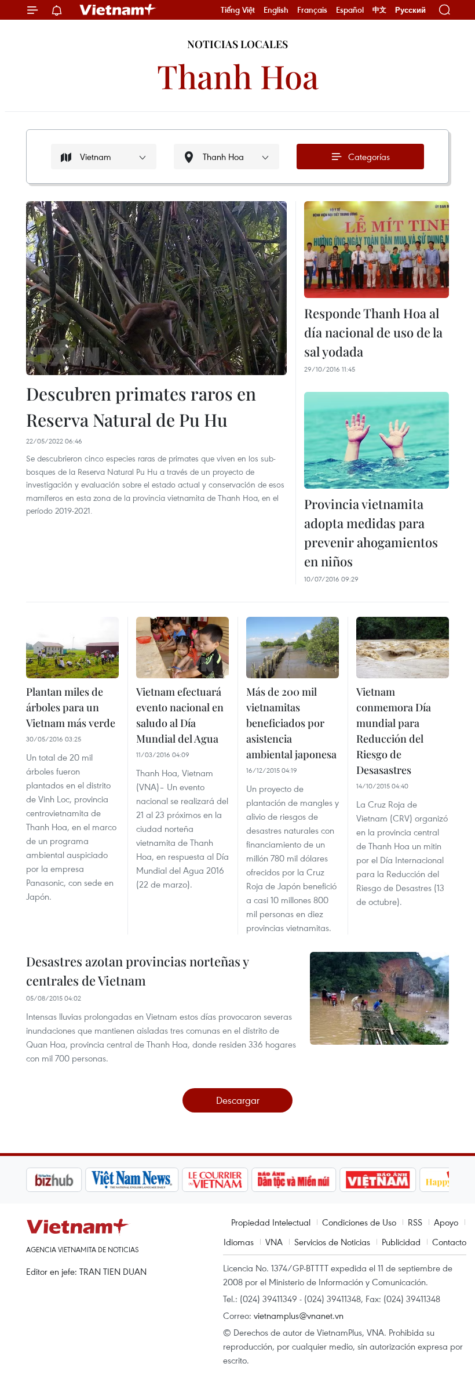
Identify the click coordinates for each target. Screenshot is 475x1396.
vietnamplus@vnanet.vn (299, 1315)
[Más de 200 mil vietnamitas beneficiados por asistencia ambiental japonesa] (292, 648)
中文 (379, 10)
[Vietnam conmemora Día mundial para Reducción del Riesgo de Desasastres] (402, 648)
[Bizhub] (54, 1180)
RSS (415, 1222)
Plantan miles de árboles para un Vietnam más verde (70, 707)
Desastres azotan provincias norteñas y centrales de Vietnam (137, 971)
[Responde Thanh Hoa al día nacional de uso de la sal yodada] (376, 249)
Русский (410, 10)
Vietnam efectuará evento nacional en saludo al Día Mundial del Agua (180, 715)
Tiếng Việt (238, 10)
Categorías (369, 156)
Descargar (238, 1100)
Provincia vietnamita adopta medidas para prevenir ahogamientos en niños (371, 532)
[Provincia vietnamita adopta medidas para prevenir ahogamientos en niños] (376, 440)
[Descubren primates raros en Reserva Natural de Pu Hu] (156, 288)
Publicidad (401, 1242)
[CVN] (215, 1180)
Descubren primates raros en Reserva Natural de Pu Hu (141, 406)
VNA (274, 1242)
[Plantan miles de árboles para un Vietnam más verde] (72, 648)
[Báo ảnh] (377, 1180)
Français (312, 10)
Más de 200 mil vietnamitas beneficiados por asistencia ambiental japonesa (291, 723)
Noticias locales (237, 44)
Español (350, 10)
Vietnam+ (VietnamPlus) (118, 10)
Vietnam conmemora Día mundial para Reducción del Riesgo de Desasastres (393, 731)
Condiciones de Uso (359, 1222)
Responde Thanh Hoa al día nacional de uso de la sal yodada (373, 332)
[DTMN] (293, 1180)
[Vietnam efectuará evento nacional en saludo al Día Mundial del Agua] (182, 648)
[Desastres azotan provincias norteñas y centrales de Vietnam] (379, 998)
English (276, 10)
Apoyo (446, 1222)
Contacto (449, 1242)
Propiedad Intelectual (270, 1222)
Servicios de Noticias (332, 1242)
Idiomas (239, 1242)
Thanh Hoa (238, 75)
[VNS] (131, 1180)
